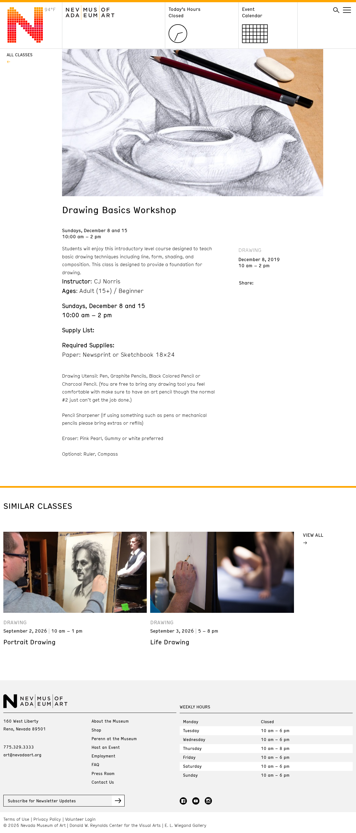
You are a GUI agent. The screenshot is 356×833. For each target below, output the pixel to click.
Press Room (103, 773)
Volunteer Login (80, 819)
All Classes (20, 54)
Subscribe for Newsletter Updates (42, 800)
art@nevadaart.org (22, 754)
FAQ (95, 764)
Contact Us (103, 782)
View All (313, 535)
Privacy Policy (47, 819)
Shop (96, 729)
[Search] (336, 10)
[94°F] (29, 41)
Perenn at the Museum (114, 738)
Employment (103, 755)
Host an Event (106, 747)
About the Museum (110, 720)
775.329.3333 (18, 747)
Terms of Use (16, 819)
